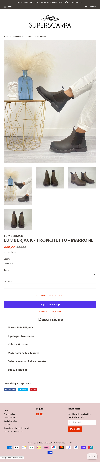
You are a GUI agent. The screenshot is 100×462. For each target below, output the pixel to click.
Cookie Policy (9, 417)
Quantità (8, 281)
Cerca (6, 410)
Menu (9, 6)
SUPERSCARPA (49, 443)
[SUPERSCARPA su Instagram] (41, 414)
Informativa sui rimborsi (13, 431)
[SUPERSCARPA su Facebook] (37, 414)
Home (6, 37)
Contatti (7, 424)
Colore (7, 258)
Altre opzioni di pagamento (50, 311)
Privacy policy (9, 414)
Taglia (6, 270)
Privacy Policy (6, 458)
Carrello (92, 6)
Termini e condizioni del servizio (17, 428)
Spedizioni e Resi (10, 421)
